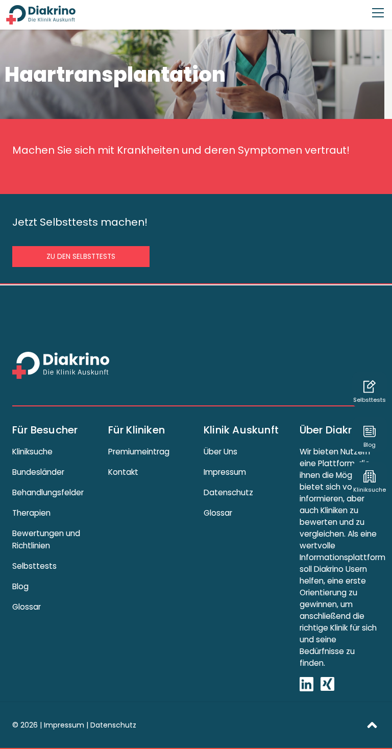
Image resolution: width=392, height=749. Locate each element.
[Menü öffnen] (377, 8)
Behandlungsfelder (48, 492)
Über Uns (220, 451)
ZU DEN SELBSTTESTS (80, 256)
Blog (20, 586)
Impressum (225, 472)
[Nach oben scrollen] (372, 724)
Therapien (31, 513)
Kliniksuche (32, 451)
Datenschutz (228, 492)
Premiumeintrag (138, 451)
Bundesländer (38, 472)
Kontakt (123, 472)
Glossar (26, 606)
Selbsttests (34, 566)
